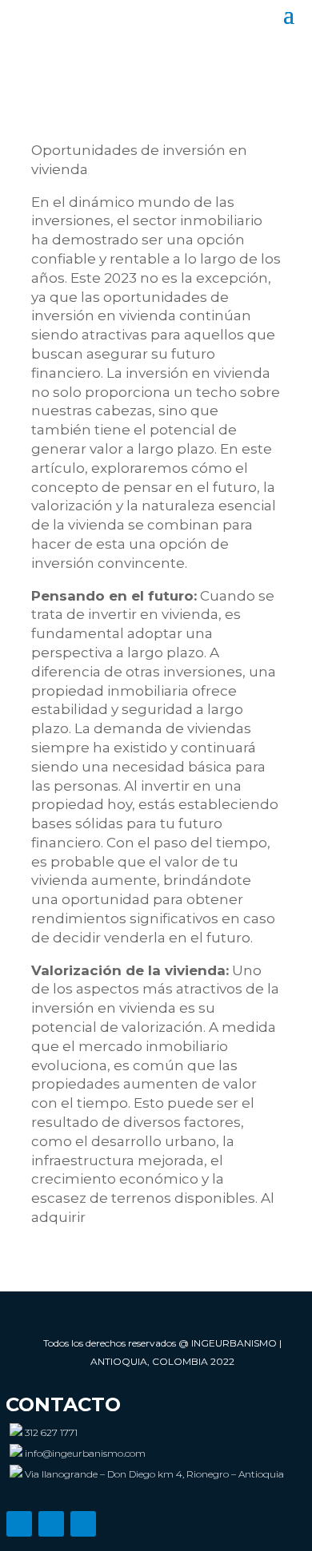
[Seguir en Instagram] (19, 1524)
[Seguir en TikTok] (83, 1524)
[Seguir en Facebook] (51, 1524)
